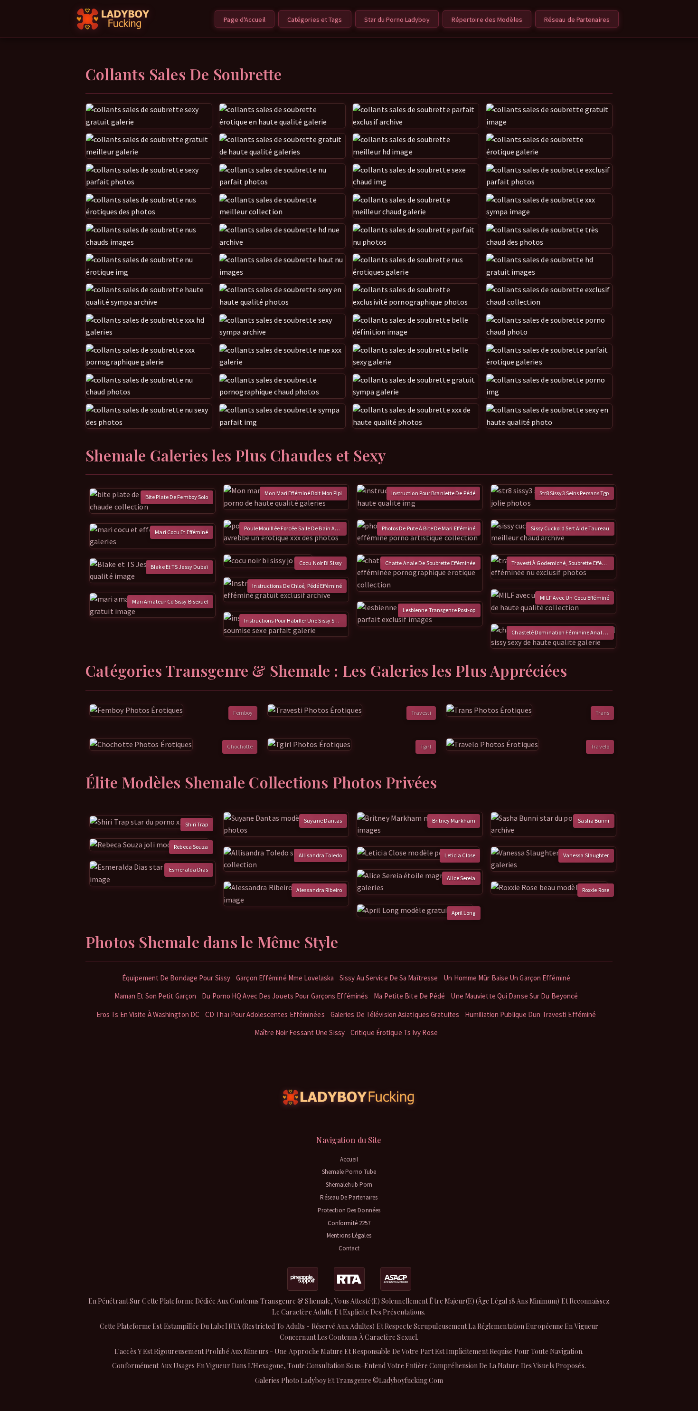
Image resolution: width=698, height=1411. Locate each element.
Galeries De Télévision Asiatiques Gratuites (394, 1014)
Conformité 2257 (349, 1223)
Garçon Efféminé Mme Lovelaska (285, 977)
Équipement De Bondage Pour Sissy (176, 977)
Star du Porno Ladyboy (397, 19)
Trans (602, 712)
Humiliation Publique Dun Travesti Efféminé (530, 1014)
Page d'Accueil (244, 19)
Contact (349, 1248)
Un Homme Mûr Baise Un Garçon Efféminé (506, 977)
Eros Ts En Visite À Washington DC (147, 1014)
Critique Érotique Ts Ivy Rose (394, 1032)
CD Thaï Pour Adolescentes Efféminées (265, 1014)
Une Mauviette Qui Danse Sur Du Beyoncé (514, 995)
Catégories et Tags (314, 19)
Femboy (243, 712)
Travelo (600, 746)
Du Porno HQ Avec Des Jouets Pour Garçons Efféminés (285, 995)
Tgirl (425, 746)
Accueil (349, 1159)
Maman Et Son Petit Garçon (155, 995)
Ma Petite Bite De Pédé (409, 995)
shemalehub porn (349, 1185)
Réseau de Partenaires (577, 19)
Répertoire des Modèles (487, 19)
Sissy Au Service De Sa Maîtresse (389, 977)
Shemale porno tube (349, 1172)
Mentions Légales (349, 1235)
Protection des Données (349, 1210)
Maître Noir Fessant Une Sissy (300, 1032)
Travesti (421, 712)
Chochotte (240, 746)
